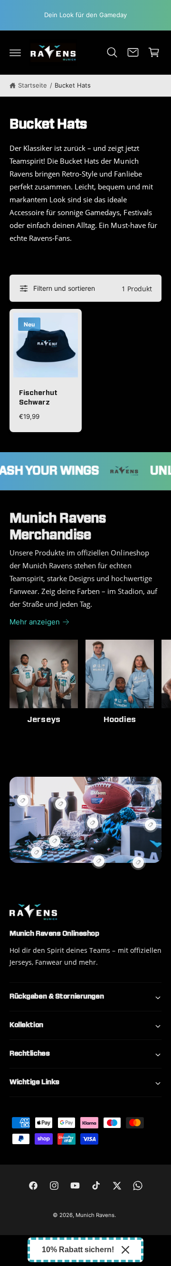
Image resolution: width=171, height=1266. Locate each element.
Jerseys (43, 719)
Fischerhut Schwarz (38, 397)
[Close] (125, 1250)
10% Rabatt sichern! (78, 1250)
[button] (15, 52)
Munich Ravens (95, 1215)
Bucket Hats (73, 85)
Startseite (32, 85)
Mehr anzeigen (35, 621)
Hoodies (120, 719)
